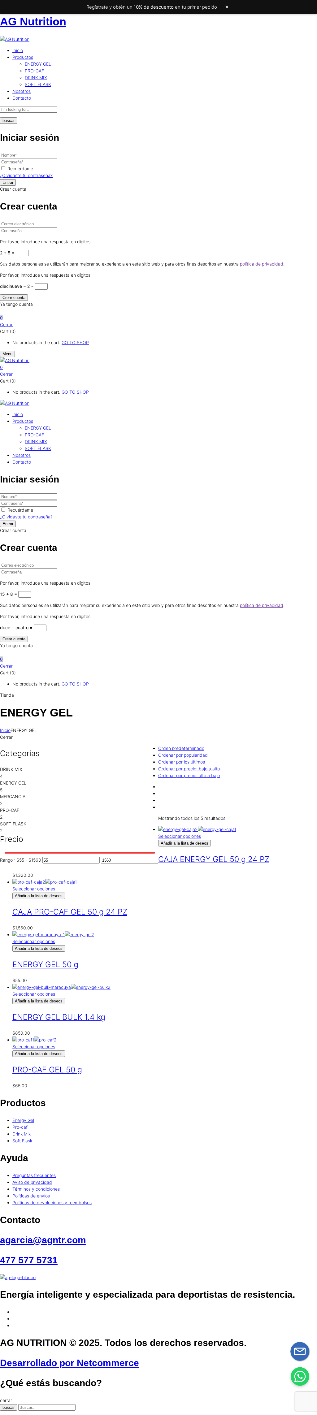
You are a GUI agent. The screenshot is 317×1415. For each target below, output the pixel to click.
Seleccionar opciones (179, 836)
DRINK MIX (36, 77)
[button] (158, 317)
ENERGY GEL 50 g (45, 964)
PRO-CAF (34, 70)
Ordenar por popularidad (183, 755)
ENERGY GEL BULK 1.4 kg (58, 1017)
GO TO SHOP (75, 342)
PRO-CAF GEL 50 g (47, 1069)
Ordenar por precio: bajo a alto (189, 768)
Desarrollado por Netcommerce (69, 1363)
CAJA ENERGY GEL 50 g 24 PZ (213, 859)
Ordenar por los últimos (181, 761)
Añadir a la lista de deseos (184, 843)
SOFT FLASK (38, 84)
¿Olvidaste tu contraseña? (26, 175)
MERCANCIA (12, 796)
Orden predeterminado (181, 748)
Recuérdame (20, 168)
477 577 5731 (29, 1260)
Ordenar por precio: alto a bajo (189, 775)
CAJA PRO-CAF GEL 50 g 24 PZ (69, 911)
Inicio (5, 730)
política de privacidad (261, 263)
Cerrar (6, 324)
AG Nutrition (33, 21)
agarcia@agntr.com (43, 1240)
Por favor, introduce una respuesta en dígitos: (46, 241)
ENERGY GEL (38, 64)
